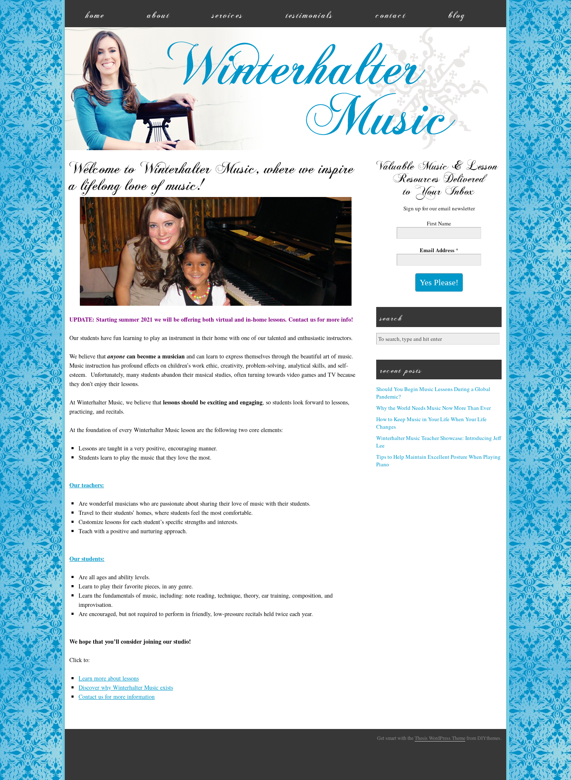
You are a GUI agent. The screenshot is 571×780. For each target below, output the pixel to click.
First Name (439, 223)
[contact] (392, 13)
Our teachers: (86, 485)
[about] (159, 13)
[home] (95, 13)
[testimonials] (310, 13)
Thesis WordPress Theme (440, 737)
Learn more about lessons (109, 678)
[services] (228, 13)
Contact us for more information (117, 697)
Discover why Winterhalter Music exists (126, 687)
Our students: (87, 558)
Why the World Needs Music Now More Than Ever (433, 408)
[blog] (458, 13)
